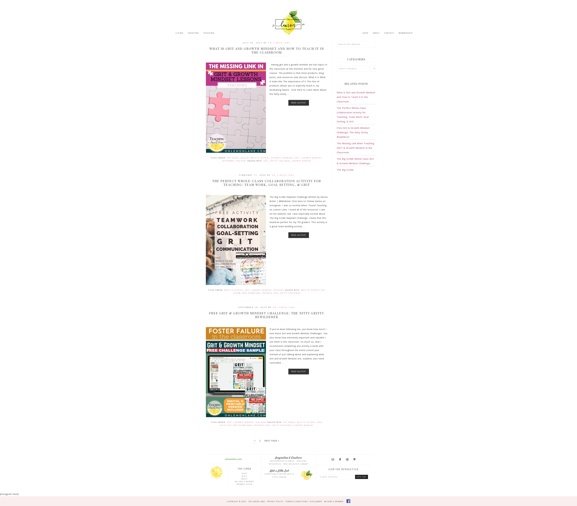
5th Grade (233, 158)
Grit (265, 161)
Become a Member (244, 481)
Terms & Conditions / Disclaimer (303, 501)
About (244, 479)
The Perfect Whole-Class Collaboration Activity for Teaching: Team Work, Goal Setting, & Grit (266, 183)
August (245, 158)
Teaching (241, 161)
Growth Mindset (301, 161)
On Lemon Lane (288, 22)
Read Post (298, 102)
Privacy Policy (275, 501)
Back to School (260, 158)
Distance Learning (282, 158)
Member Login (244, 484)
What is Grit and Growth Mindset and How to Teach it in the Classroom (266, 50)
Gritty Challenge (280, 161)
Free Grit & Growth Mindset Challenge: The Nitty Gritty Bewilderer (266, 315)
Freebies (267, 293)
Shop (244, 473)
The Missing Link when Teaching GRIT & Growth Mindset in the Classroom (355, 148)
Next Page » (271, 440)
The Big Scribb (345, 169)
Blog (244, 476)
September (228, 161)
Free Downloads (242, 425)
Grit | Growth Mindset (308, 158)
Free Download (251, 293)
